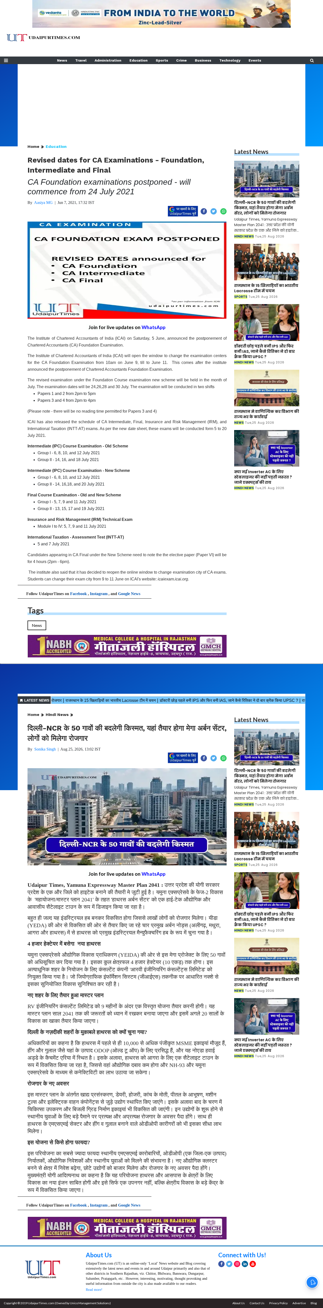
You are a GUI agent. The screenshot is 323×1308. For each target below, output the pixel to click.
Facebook (78, 594)
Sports (162, 60)
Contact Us (257, 1303)
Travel (81, 60)
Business (203, 60)
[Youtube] (253, 1264)
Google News (129, 594)
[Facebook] (221, 1264)
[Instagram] (237, 1264)
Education (138, 60)
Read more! (94, 1290)
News (62, 60)
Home (33, 146)
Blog (314, 1303)
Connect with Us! (242, 1255)
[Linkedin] (245, 1264)
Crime (181, 60)
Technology (229, 60)
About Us (99, 1255)
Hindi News (57, 714)
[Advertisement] (161, 99)
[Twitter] (229, 1264)
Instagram (98, 594)
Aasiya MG (43, 202)
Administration (108, 60)
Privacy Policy (278, 1303)
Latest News (251, 151)
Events (255, 60)
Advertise (299, 1303)
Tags (36, 610)
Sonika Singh (45, 749)
